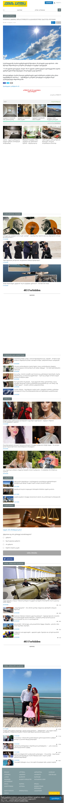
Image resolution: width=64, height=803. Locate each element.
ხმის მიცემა (32, 553)
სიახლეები (19, 10)
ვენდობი (8, 537)
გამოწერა (49, 2)
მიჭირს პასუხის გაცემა (13, 548)
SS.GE (5, 101)
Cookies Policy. (23, 800)
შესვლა (58, 2)
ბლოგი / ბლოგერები (40, 10)
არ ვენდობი (9, 544)
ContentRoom (54, 123)
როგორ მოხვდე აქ (55, 101)
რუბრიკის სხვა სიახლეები (14, 355)
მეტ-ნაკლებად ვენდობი (13, 541)
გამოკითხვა (9, 506)
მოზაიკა (7, 399)
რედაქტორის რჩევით (12, 214)
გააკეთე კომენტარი (55, 95)
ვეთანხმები (55, 798)
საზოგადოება (9, 16)
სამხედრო (8, 478)
